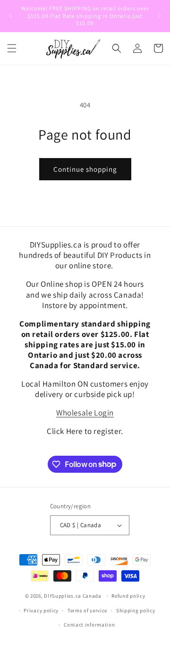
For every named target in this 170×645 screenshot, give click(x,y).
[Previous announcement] (10, 15)
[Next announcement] (159, 15)
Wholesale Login (85, 412)
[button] (11, 48)
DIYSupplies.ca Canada (73, 595)
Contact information (89, 624)
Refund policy (128, 595)
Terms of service (87, 610)
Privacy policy (41, 610)
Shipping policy (135, 610)
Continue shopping (85, 169)
